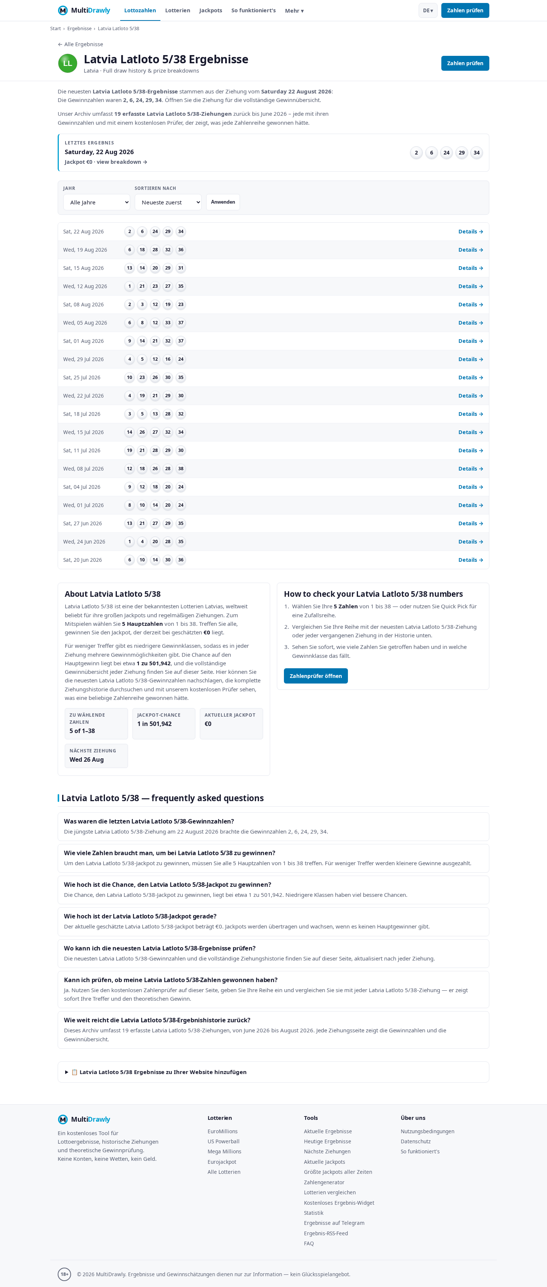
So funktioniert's (253, 10)
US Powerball (224, 1141)
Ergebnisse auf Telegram (334, 1222)
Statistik (313, 1212)
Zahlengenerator (324, 1182)
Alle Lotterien (224, 1171)
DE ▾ (428, 10)
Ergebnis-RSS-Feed (326, 1233)
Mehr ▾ (294, 10)
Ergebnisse (79, 28)
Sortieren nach (155, 188)
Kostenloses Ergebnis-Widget (339, 1202)
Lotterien (177, 10)
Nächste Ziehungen (327, 1151)
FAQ (309, 1243)
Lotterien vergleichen (330, 1192)
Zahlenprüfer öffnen (316, 675)
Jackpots (210, 10)
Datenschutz (416, 1141)
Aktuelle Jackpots (324, 1161)
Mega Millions (224, 1151)
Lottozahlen (140, 10)
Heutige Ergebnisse (327, 1141)
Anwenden (223, 202)
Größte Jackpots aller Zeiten (338, 1171)
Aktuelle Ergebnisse (328, 1131)
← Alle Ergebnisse (80, 44)
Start (55, 28)
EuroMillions (223, 1131)
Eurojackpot (222, 1161)
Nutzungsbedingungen (427, 1131)
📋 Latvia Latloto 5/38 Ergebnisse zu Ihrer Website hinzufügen (159, 1072)
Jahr (69, 188)
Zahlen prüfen (465, 10)
